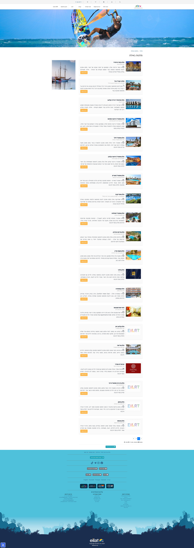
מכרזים (105, 474)
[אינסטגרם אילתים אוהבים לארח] (98, 463)
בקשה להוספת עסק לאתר (96, 457)
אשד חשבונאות (97, 497)
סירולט (125, 503)
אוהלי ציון (97, 501)
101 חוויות (55, 6)
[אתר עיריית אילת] (101, 486)
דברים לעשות (97, 6)
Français (97, 480)
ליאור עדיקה (97, 495)
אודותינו (98, 452)
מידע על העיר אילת (105, 452)
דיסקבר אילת (102, 468)
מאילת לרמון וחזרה (92, 468)
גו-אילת (125, 497)
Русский (91, 480)
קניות (80, 6)
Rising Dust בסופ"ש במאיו (68, 500)
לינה (72, 6)
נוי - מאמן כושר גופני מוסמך (125, 506)
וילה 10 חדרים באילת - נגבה (125, 498)
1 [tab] (98, 49)
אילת (141, 51)
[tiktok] (92, 463)
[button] (3, 545)
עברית (108, 480)
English (86, 480)
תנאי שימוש (92, 452)
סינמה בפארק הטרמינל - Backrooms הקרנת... (68, 497)
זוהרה (126, 501)
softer (100, 545)
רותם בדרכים (125, 504)
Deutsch (103, 480)
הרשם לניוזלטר (96, 474)
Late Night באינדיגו (68, 495)
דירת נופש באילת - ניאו (125, 500)
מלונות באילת (134, 51)
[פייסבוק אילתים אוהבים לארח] (101, 463)
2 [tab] (96, 49)
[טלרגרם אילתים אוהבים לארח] (94, 463)
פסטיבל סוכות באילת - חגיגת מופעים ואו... (68, 501)
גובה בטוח (126, 507)
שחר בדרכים (97, 500)
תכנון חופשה (64, 6)
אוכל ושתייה (88, 6)
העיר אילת (105, 6)
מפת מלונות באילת (110, 446)
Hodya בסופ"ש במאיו (68, 498)
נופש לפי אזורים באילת (125, 495)
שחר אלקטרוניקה (97, 498)
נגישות (87, 474)
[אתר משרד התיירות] (92, 486)
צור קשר (86, 452)
